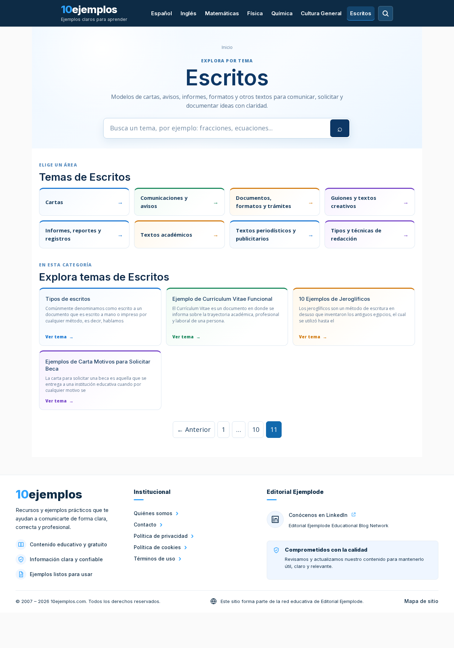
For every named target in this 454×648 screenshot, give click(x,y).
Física (254, 13)
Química (282, 13)
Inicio (227, 47)
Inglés (188, 13)
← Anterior (194, 429)
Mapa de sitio (421, 601)
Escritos (360, 13)
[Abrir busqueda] (385, 13)
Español (161, 13)
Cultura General (321, 13)
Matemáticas (222, 13)
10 (255, 429)
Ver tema (59, 336)
